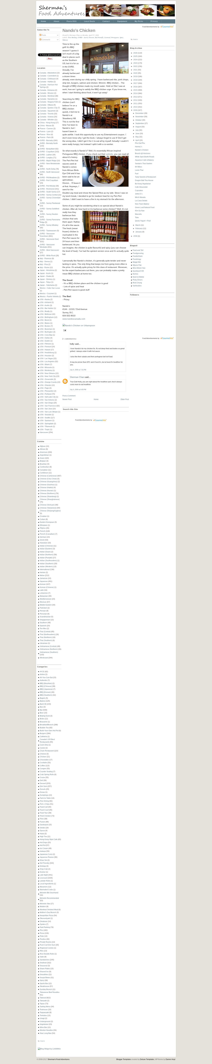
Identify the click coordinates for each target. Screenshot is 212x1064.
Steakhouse (44, 986)
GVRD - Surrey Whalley (49, 225)
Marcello (138, 214)
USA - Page (44, 388)
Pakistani (43, 608)
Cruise (42, 777)
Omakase (43, 921)
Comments (45, 40)
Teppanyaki (44, 1012)
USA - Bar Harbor (46, 308)
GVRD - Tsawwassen (48, 231)
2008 (135, 236)
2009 (135, 110)
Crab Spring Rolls (47, 774)
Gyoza (42, 830)
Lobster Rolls (45, 881)
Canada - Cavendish (48, 76)
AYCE (42, 671)
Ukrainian (43, 643)
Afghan (42, 446)
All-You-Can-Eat (46, 677)
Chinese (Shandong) (48, 496)
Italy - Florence (45, 258)
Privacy (154, 21)
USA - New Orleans (47, 373)
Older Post (125, 399)
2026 (135, 53)
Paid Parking (45, 927)
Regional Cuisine (47, 948)
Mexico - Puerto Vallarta (49, 296)
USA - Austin (44, 305)
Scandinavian (45, 617)
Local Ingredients (46, 884)
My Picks (139, 21)
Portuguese (115, 37)
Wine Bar (43, 1027)
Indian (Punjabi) (46, 558)
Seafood (43, 963)
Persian (43, 611)
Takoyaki (43, 1001)
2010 (135, 107)
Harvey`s (138, 147)
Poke (42, 936)
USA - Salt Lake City (48, 397)
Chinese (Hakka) (46, 487)
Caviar (42, 748)
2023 (135, 63)
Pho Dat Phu (140, 143)
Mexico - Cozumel (47, 293)
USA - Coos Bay (46, 335)
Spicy (42, 980)
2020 (135, 73)
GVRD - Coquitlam (47, 152)
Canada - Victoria (47, 117)
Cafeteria (43, 736)
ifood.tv (42, 1041)
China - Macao (45, 125)
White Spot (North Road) (144, 157)
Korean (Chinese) (47, 587)
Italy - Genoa (45, 261)
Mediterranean (45, 599)
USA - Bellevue (46, 314)
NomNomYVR (138, 271)
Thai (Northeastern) (47, 634)
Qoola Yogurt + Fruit (143, 221)
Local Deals (89, 21)
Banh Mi (43, 704)
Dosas (42, 792)
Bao (41, 707)
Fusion (42, 822)
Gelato (42, 828)
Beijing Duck (45, 716)
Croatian (43, 516)
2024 (135, 59)
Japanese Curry (46, 854)
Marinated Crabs (46, 890)
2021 (135, 70)
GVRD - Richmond (47, 189)
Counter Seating (46, 771)
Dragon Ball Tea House (144, 180)
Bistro (42, 719)
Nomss (135, 274)
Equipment (122, 21)
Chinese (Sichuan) (47, 505)
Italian (42, 575)
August (138, 127)
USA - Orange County (48, 382)
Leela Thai (139, 170)
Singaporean (45, 620)
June (137, 133)
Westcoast (44, 658)
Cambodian (44, 467)
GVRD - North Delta (47, 169)
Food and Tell (138, 250)
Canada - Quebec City (48, 108)
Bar (41, 710)
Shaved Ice (44, 971)
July (137, 130)
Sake (42, 957)
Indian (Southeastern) (48, 560)
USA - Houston (45, 355)
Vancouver (44, 432)
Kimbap (43, 866)
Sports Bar (44, 983)
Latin (42, 590)
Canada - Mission (47, 93)
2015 (135, 90)
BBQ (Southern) (46, 695)
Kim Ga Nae (140, 211)
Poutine (43, 939)
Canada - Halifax (46, 82)
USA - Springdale (46, 423)
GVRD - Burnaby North (49, 143)
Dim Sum (43, 786)
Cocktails (43, 763)
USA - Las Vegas (46, 358)
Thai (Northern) (46, 637)
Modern (43, 906)
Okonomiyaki (45, 918)
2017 (135, 83)
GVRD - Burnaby (46, 140)
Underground (45, 1021)
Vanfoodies (137, 286)
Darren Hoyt (170, 1059)
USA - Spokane (46, 420)
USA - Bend (44, 320)
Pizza (42, 933)
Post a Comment (68, 396)
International (45, 569)
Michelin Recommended (49, 898)
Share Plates (45, 968)
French (42, 531)
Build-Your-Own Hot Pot (49, 730)
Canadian (44, 470)
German (43, 537)
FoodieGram (137, 256)
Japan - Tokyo (45, 282)
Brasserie (43, 722)
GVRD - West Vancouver (49, 250)
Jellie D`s (138, 194)
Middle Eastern (46, 605)
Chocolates (44, 760)
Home (43, 21)
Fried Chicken (45, 816)
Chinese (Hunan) (46, 490)
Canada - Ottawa (46, 105)
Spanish (43, 626)
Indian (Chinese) (46, 546)
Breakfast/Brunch (46, 725)
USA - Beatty (45, 311)
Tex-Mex (43, 628)
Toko (137, 217)
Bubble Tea (44, 728)
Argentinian (44, 455)
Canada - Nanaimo (47, 99)
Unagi (42, 1018)
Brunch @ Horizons (142, 153)
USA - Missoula (46, 367)
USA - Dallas (45, 338)
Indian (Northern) (46, 555)
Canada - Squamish (48, 111)
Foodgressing (138, 253)
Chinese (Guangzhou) (48, 481)
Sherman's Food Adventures (59, 1059)
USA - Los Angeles (47, 361)
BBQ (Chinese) (46, 686)
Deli (41, 780)
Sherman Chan (77, 377)
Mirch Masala (140, 197)
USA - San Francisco (48, 406)
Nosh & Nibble (138, 277)
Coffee (42, 766)
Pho (41, 930)
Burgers (43, 733)
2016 (135, 87)
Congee (43, 768)
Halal (42, 834)
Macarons (44, 887)
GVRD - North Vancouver (49, 172)
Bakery (42, 701)
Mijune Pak (137, 265)
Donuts (42, 789)
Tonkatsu (43, 1015)
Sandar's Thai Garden (143, 163)
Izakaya (43, 851)
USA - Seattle (45, 418)
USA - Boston (45, 326)
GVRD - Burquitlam (47, 149)
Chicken (43, 757)
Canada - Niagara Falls (49, 102)
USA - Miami (44, 364)
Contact (106, 21)
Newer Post (67, 399)
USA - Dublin (45, 341)
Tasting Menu (45, 1006)
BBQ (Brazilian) (46, 683)
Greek (42, 540)
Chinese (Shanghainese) (50, 499)
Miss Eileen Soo (139, 268)
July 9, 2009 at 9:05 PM (78, 389)
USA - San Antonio (47, 400)
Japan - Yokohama (47, 285)
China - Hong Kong (47, 123)
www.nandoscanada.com (73, 319)
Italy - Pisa (44, 264)
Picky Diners (137, 280)
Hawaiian (43, 543)
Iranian (42, 572)
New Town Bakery (142, 204)
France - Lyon (45, 131)
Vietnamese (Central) (48, 646)
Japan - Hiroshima (47, 270)
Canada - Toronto (47, 114)
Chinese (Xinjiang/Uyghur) (50, 511)
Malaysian (44, 596)
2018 (135, 80)
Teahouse (44, 1009)
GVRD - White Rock (47, 255)
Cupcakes (139, 190)
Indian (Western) (46, 566)
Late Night (44, 875)
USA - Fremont (45, 347)
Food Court (44, 810)
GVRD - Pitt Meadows (48, 177)
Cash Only (44, 745)
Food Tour (44, 813)
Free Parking (72, 37)
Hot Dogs (43, 842)
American (43, 452)
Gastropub (44, 825)
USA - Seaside (45, 415)
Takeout (43, 998)
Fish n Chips (45, 804)
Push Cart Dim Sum (47, 945)
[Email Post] (64, 330)
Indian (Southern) (47, 563)
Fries (42, 819)
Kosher (42, 872)
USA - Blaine (45, 323)
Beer (42, 713)
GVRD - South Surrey (48, 192)
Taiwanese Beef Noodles (49, 992)
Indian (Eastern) (46, 549)
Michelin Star (45, 904)
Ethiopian (43, 525)
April (137, 140)
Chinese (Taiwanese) (48, 508)
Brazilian (43, 464)
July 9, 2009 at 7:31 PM (78, 370)
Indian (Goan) (45, 552)
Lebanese (44, 593)
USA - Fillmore (45, 344)
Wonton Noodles (46, 1030)
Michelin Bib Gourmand (49, 893)
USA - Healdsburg (47, 352)
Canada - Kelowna (47, 90)
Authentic (43, 680)
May (137, 137)
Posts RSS (71, 21)
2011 (135, 103)
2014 (135, 93)
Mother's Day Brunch (48, 912)
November (139, 116)
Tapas (42, 1004)
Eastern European (47, 522)
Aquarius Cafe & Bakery (144, 160)
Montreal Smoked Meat (49, 909)
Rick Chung (137, 283)
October (138, 120)
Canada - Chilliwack (48, 79)
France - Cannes (46, 128)
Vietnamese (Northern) (49, 649)
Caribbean (44, 473)
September (140, 123)
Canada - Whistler (47, 120)
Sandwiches (44, 960)
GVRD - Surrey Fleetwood (50, 203)
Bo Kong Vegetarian (143, 184)
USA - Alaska (45, 299)
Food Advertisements (82, 420)
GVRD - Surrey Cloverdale (50, 198)
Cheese (43, 754)
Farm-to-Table (45, 798)
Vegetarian (44, 1024)
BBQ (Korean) (45, 692)
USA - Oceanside (46, 379)
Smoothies (44, 974)
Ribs (41, 951)
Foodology (137, 259)
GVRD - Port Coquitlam (49, 180)
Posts (43, 35)
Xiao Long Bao (45, 1033)
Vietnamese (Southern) (49, 652)
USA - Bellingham (47, 317)
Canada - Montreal (47, 96)
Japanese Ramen (47, 857)
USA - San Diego (46, 403)
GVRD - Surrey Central (49, 195)
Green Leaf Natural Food (144, 207)
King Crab (44, 869)
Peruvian (43, 614)
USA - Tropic (45, 429)
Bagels (42, 698)
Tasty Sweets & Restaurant (145, 177)
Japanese (44, 581)
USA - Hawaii (45, 350)
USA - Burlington (46, 332)
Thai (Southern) (46, 640)
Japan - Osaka (45, 276)
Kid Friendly (44, 863)
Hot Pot (43, 845)
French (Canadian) (47, 534)
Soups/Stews (45, 977)
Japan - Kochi (45, 273)
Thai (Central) (45, 631)
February (139, 228)
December (139, 113)
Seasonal (43, 966)
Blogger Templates (123, 1059)
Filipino (43, 528)
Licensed (43, 878)
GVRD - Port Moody (47, 186)
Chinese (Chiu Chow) (48, 479)
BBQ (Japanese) (46, 689)
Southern (43, 623)
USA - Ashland (45, 302)
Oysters (43, 924)
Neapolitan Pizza (46, 915)
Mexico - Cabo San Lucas (50, 288)
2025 (135, 56)
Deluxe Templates (147, 1059)
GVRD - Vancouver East (49, 239)
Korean (43, 584)
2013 (135, 97)
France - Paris (45, 137)
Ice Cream (44, 848)
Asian (42, 458)
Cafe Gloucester (141, 187)
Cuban (42, 519)
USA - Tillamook (46, 426)
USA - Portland (45, 394)
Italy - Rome (44, 267)
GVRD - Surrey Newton (49, 214)
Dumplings (44, 795)
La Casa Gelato (141, 200)
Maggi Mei (137, 262)
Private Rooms (45, 942)
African (42, 449)
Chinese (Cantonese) (48, 476)
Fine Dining (44, 801)
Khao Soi (43, 860)
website (109, 154)
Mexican (43, 602)
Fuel (136, 173)
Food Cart (44, 807)
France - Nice (45, 134)
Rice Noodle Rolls (47, 954)
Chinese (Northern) (47, 493)
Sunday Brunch (46, 989)
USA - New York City (48, 376)
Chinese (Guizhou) (47, 485)
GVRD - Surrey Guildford (49, 209)
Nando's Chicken (78, 30)
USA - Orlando (45, 385)
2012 (135, 100)
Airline (42, 674)
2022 (135, 66)
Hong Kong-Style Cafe (48, 839)
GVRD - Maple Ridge (48, 161)
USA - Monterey (46, 370)
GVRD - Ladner (46, 155)
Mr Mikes (138, 167)
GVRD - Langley (46, 157)
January (138, 232)
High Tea (43, 836)
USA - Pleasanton (47, 391)
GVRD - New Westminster (50, 163)
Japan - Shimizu (46, 279)
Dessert (43, 783)
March (138, 225)
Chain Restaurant (47, 751)
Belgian (43, 461)
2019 (135, 76)
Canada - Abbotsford (48, 73)
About (56, 21)
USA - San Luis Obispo (49, 412)
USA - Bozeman (46, 329)
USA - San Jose (46, 409)
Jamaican (43, 578)
